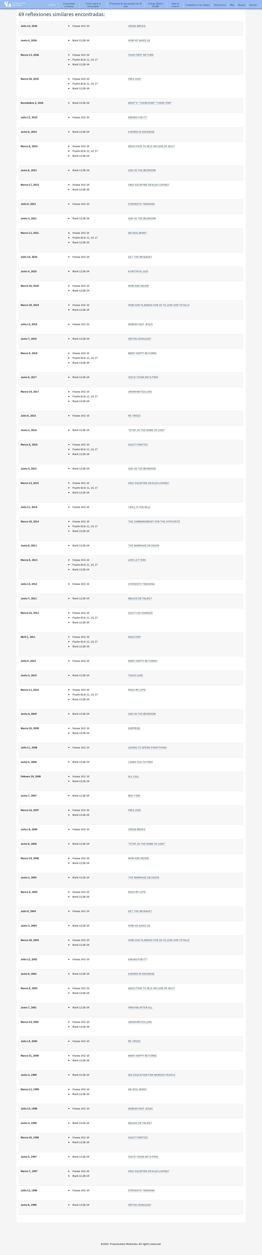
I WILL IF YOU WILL (139, 507)
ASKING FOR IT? (137, 117)
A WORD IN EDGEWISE (141, 131)
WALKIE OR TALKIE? (140, 598)
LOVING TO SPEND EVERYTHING (147, 747)
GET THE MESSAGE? (140, 256)
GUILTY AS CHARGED (140, 612)
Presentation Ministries (19, 4)
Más (232, 5)
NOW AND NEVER (138, 285)
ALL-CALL (133, 776)
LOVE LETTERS (137, 560)
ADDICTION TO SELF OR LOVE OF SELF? (151, 146)
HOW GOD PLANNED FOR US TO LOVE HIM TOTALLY (159, 305)
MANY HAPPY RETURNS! (142, 660)
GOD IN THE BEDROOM (142, 170)
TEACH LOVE (135, 675)
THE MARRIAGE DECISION (143, 545)
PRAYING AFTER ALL (140, 1007)
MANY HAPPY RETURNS (142, 353)
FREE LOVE (134, 78)
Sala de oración (175, 5)
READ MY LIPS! (137, 689)
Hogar (51, 5)
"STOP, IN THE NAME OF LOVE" (146, 430)
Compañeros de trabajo (197, 5)
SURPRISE (134, 728)
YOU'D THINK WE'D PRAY (143, 377)
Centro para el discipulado (93, 5)
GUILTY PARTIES (138, 444)
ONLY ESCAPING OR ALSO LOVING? (148, 184)
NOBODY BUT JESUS (140, 324)
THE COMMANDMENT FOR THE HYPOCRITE (154, 521)
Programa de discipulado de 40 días (125, 5)
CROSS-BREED (136, 26)
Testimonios (220, 5)
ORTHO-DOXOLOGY (139, 338)
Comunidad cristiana (69, 5)
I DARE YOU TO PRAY (140, 762)
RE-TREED (134, 415)
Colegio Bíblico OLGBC (155, 5)
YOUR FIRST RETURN (141, 54)
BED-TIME (134, 795)
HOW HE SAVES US (139, 40)
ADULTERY (134, 636)
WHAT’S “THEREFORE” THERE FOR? (150, 102)
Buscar (241, 5)
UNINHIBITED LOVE (140, 391)
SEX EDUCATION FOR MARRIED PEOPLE (151, 1074)
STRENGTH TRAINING (141, 204)
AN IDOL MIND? (137, 232)
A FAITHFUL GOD (138, 271)
